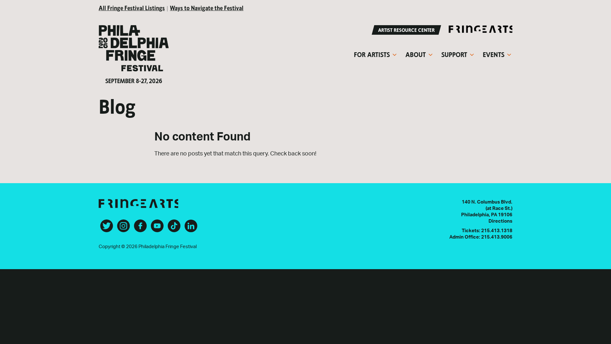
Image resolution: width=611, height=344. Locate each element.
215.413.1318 (496, 230)
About (415, 53)
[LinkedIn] (191, 228)
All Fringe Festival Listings (132, 7)
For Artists (372, 53)
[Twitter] (106, 228)
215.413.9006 (496, 237)
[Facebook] (140, 228)
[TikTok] (174, 228)
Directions (500, 221)
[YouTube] (157, 228)
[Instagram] (123, 228)
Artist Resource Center (406, 29)
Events (493, 53)
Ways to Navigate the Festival (206, 7)
